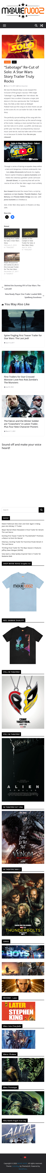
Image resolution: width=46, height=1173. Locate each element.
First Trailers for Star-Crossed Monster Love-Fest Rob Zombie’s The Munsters (21, 379)
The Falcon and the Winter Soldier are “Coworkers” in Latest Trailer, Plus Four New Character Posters (21, 423)
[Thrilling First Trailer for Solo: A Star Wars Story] (12, 232)
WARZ (14, 62)
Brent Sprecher (23, 86)
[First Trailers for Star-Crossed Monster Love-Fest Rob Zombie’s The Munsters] (23, 352)
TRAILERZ (7, 62)
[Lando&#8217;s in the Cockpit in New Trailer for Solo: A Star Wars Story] (30, 232)
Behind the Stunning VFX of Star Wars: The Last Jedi (22, 287)
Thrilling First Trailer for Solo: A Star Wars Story (11, 240)
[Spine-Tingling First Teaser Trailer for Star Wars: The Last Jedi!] (23, 311)
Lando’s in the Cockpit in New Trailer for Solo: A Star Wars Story (28, 241)
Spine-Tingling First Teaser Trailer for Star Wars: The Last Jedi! (23, 337)
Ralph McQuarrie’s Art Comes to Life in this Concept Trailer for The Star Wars (11, 265)
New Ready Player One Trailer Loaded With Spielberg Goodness (23, 296)
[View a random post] (41, 25)
